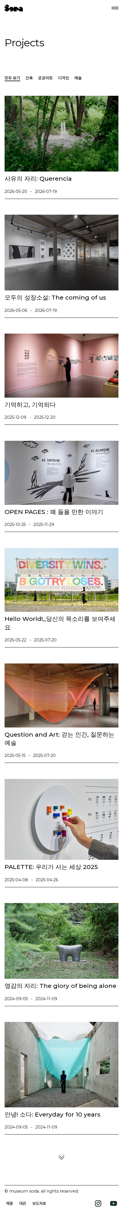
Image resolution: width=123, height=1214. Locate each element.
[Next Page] (61, 1157)
